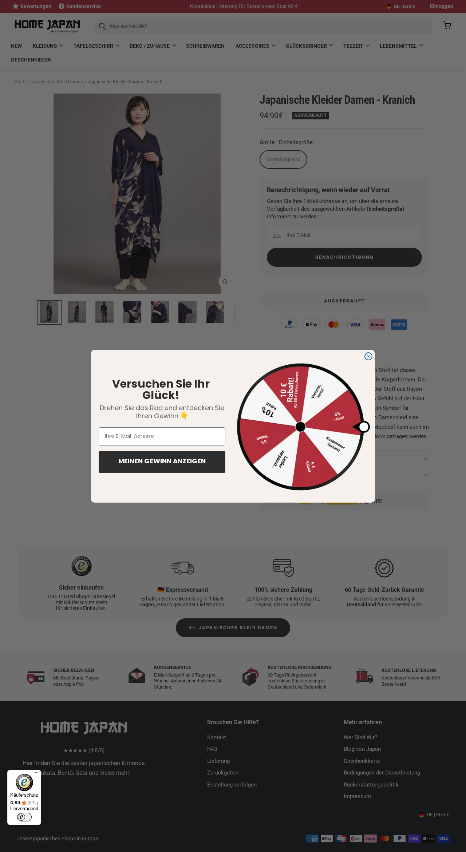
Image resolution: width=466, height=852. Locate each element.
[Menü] (36, 774)
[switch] (24, 817)
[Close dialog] (368, 356)
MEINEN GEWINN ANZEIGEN (162, 462)
